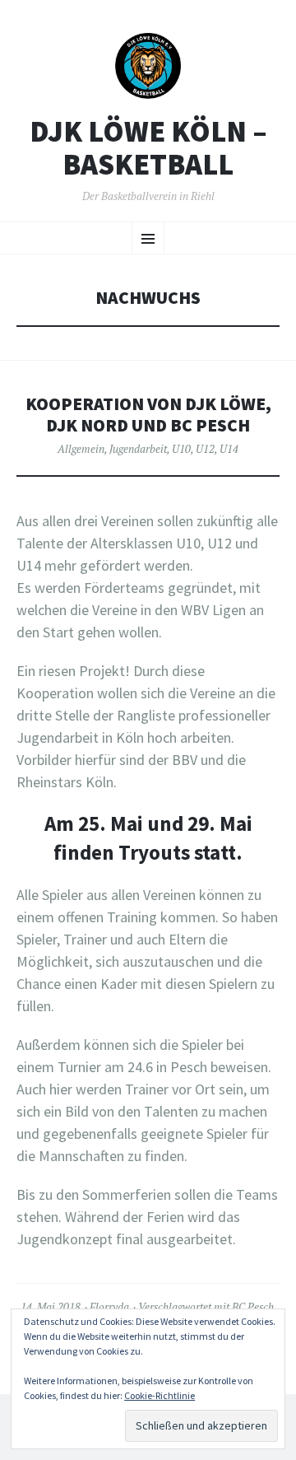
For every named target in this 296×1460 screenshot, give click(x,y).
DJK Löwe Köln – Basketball (148, 147)
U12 (205, 448)
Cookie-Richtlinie (159, 1395)
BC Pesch (253, 1306)
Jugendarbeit (138, 448)
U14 (229, 448)
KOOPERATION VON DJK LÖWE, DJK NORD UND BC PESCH (148, 414)
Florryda (109, 1306)
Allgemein (81, 448)
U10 (181, 448)
